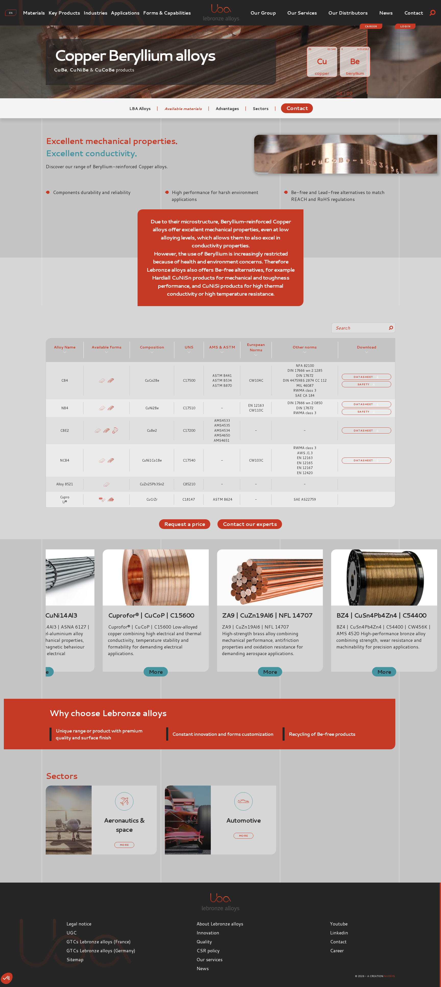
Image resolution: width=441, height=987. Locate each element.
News (386, 12)
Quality (204, 941)
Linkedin (339, 932)
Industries (95, 12)
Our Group (263, 12)
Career (371, 26)
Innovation (208, 932)
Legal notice (78, 923)
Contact (413, 12)
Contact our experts (250, 524)
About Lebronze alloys (220, 923)
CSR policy (208, 950)
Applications (125, 12)
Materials (34, 12)
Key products (64, 12)
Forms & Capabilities (167, 12)
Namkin (389, 976)
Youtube (339, 923)
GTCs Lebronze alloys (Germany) (100, 950)
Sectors (261, 108)
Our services (302, 12)
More (156, 671)
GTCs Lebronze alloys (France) (98, 941)
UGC (71, 932)
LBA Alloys (140, 108)
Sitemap (74, 959)
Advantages (228, 108)
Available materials (183, 108)
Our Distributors (348, 12)
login (405, 26)
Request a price (184, 524)
